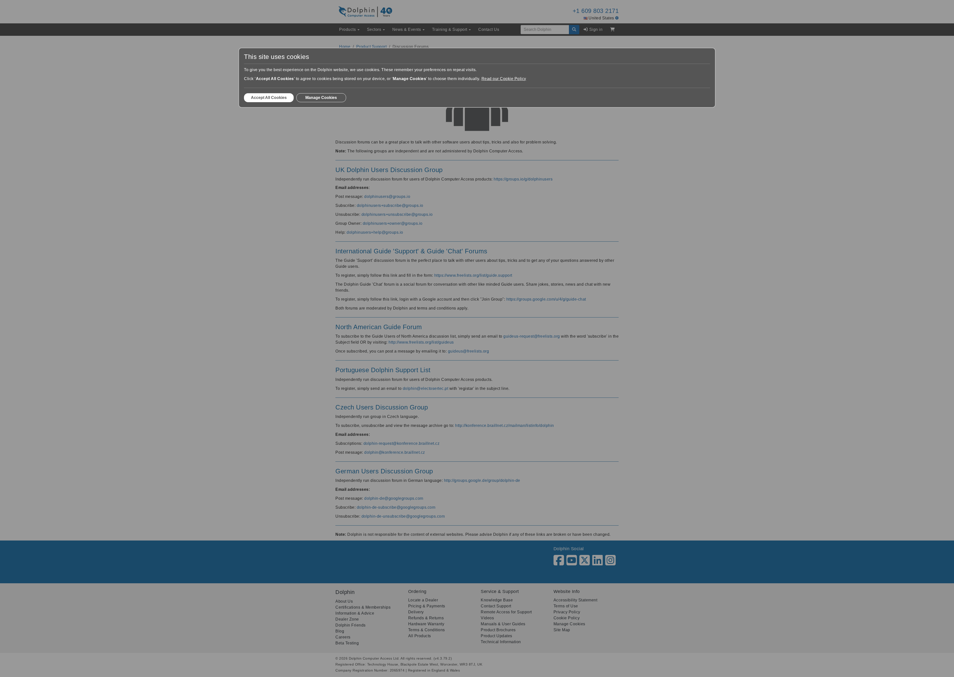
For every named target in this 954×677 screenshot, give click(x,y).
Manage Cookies (321, 97)
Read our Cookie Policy (503, 79)
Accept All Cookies (269, 97)
